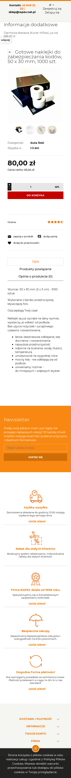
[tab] (35, 261)
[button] (21, 236)
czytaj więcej (37, 521)
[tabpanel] (35, 340)
